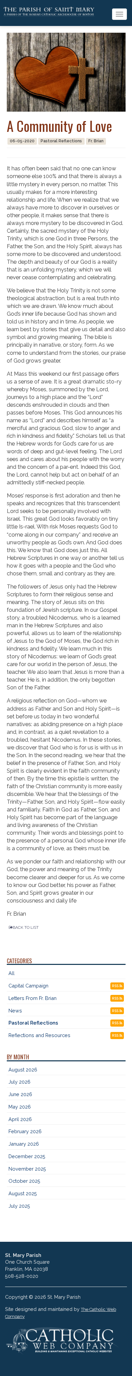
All (11, 973)
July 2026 (19, 1082)
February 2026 (25, 1131)
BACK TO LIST (26, 927)
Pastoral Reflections (33, 1023)
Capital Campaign (28, 985)
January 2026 (23, 1144)
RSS (115, 986)
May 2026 (19, 1107)
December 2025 (26, 1156)
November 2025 (27, 1169)
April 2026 (20, 1119)
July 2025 (19, 1206)
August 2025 (22, 1193)
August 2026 (22, 1069)
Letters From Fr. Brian (32, 998)
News (15, 1010)
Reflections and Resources (39, 1035)
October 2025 (24, 1181)
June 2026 (20, 1094)
